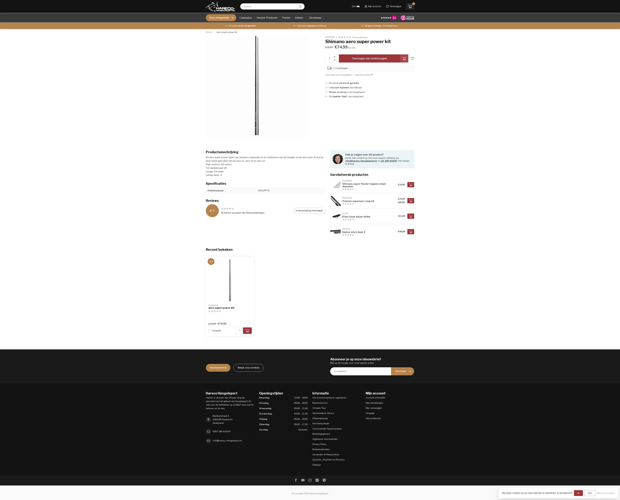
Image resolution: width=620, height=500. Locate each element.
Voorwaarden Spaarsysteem (327, 428)
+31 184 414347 (388, 160)
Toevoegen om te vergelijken (338, 74)
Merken (299, 17)
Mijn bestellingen (374, 402)
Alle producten (373, 418)
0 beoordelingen (360, 37)
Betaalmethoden (321, 449)
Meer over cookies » (606, 493)
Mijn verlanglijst (374, 408)
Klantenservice (218, 367)
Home (209, 32)
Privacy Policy (319, 444)
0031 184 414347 (222, 431)
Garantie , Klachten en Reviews (328, 459)
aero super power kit (227, 32)
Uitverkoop (315, 17)
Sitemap (316, 464)
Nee (590, 493)
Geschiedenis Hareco (323, 413)
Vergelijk (216, 330)
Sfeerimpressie (320, 418)
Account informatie (375, 397)
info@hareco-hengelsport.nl (361, 160)
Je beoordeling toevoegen (309, 210)
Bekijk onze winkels (248, 367)
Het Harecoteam (320, 423)
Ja (578, 493)
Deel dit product (363, 74)
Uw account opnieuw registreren (329, 397)
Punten (286, 17)
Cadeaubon (245, 17)
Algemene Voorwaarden (325, 439)
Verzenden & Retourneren (325, 454)
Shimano (330, 37)
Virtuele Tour (319, 408)
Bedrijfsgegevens (321, 433)
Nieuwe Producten (267, 17)
